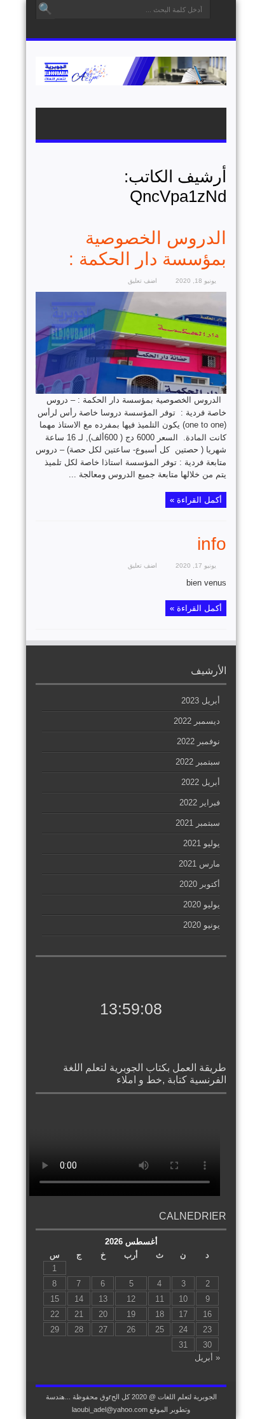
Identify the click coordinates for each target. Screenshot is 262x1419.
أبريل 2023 (200, 700)
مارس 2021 (199, 863)
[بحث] (45, 9)
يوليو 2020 (201, 904)
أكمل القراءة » (196, 500)
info (211, 544)
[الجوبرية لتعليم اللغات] (131, 76)
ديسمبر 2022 (197, 721)
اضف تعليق (142, 280)
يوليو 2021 (201, 843)
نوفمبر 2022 (198, 741)
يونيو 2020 (201, 925)
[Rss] (137, 30)
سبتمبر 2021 (198, 823)
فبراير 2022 (199, 802)
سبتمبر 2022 (198, 762)
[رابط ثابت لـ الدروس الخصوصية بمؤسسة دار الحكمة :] (131, 391)
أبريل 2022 (200, 782)
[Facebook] (122, 30)
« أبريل (207, 1357)
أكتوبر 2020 (199, 884)
